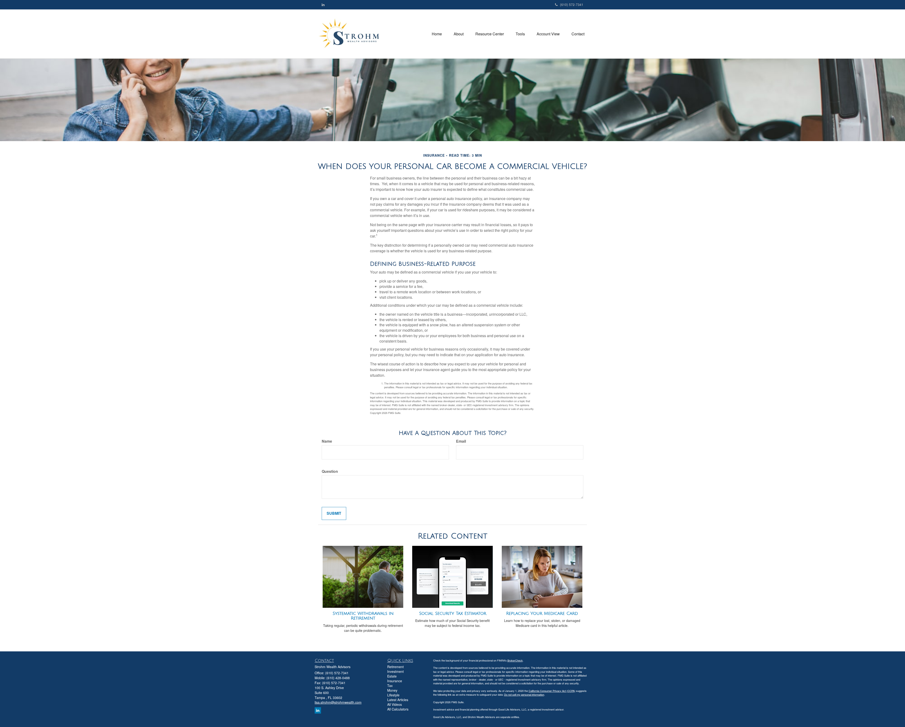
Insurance (394, 680)
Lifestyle (393, 695)
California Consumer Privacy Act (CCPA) (552, 691)
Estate (392, 676)
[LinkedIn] (323, 4)
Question (330, 471)
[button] (458, 34)
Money (392, 690)
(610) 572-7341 (571, 4)
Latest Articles (397, 699)
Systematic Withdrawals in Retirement (363, 616)
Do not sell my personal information (524, 694)
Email (461, 441)
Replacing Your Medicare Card (542, 613)
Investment (395, 671)
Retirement (395, 666)
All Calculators (397, 709)
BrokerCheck (515, 660)
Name (327, 441)
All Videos (394, 704)
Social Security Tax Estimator (452, 613)
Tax (390, 685)
